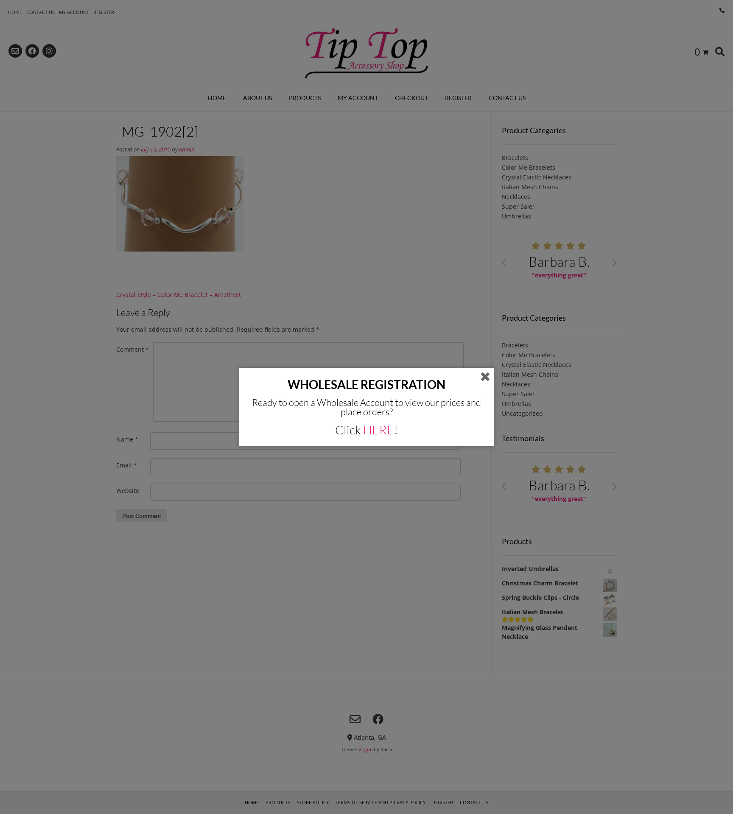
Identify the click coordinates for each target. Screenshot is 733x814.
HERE (378, 429)
